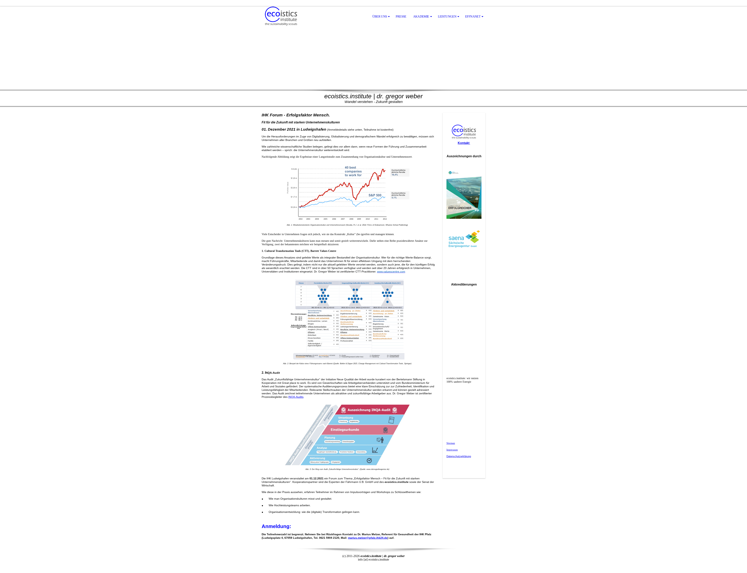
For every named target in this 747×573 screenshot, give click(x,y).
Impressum (452, 449)
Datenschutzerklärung (458, 456)
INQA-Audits (295, 396)
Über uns (379, 16)
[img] (281, 16)
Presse (401, 16)
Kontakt (464, 143)
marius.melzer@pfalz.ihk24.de (368, 537)
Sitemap (450, 443)
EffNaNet (472, 16)
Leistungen (447, 16)
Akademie (421, 16)
